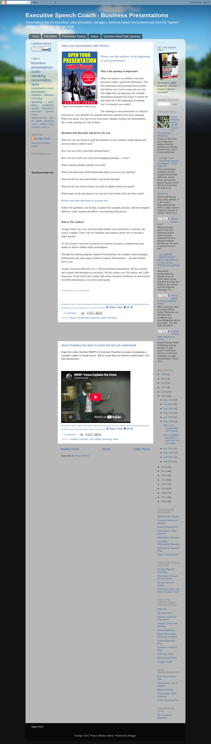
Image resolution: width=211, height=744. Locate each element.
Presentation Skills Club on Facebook (97, 304)
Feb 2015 (169, 457)
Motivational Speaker (168, 537)
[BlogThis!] (91, 313)
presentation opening (88, 317)
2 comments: (70, 313)
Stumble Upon (164, 613)
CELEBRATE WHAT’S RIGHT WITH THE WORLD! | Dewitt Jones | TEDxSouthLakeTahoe (168, 261)
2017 (164, 387)
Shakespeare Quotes (168, 516)
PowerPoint (48, 108)
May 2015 (169, 421)
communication (39, 117)
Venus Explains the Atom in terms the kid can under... (171, 439)
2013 (164, 471)
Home (35, 36)
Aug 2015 (169, 413)
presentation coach (42, 88)
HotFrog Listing (165, 654)
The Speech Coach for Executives (167, 577)
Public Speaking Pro (167, 527)
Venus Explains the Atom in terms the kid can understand (98, 345)
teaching (107, 439)
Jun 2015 (169, 417)
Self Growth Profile (167, 658)
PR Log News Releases (164, 716)
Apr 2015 (169, 448)
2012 (164, 475)
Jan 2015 (169, 461)
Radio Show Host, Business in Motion (167, 635)
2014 (164, 467)
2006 (164, 501)
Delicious (162, 609)
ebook (72, 317)
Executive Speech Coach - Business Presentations (97, 15)
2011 (164, 480)
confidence (44, 127)
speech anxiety (39, 124)
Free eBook (50, 36)
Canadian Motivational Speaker (168, 542)
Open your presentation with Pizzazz (85, 45)
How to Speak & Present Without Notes (167, 299)
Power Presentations (168, 554)
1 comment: (69, 434)
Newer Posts (70, 449)
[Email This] (88, 313)
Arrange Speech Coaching (165, 570)
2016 (164, 392)
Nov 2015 (169, 400)
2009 (164, 488)
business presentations (42, 65)
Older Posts (141, 449)
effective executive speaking (42, 98)
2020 (164, 374)
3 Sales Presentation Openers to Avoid (168, 335)
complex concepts (78, 439)
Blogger (132, 735)
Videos (94, 36)
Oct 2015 (169, 404)
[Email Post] (82, 313)
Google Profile (164, 662)
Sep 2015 (169, 408)
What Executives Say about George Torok (168, 590)
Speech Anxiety (165, 689)
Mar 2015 (169, 453)
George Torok (42, 138)
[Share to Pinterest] (100, 313)
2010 (164, 484)
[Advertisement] (105, 332)
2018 (164, 383)
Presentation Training (73, 36)
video (116, 439)
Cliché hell (162, 194)
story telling (95, 439)
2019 (164, 379)
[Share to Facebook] (97, 313)
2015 (164, 396)
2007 (164, 497)
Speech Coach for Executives (166, 618)
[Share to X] (94, 313)
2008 (164, 493)
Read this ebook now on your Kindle (75, 290)
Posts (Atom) (82, 456)
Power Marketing (166, 630)
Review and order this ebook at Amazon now (84, 200)
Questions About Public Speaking (122, 36)
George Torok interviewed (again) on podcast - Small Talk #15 (168, 162)
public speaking (109, 317)
